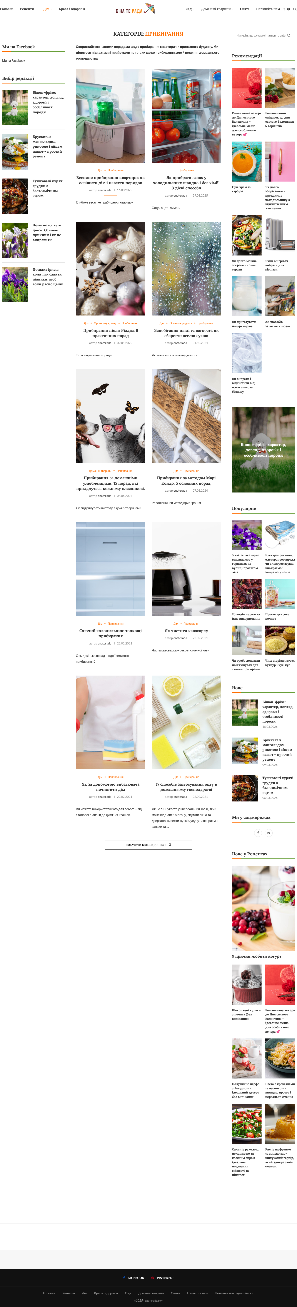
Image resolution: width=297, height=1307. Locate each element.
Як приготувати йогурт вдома (244, 324)
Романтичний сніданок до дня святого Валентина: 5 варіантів (280, 119)
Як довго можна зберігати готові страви (244, 265)
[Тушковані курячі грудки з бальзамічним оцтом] (245, 788)
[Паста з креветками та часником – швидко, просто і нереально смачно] (280, 1058)
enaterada (104, 190)
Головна (6, 9)
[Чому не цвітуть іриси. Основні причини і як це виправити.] (15, 240)
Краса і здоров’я (72, 9)
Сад (189, 9)
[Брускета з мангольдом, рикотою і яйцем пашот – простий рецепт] (245, 751)
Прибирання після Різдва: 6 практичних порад (110, 333)
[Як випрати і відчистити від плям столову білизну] (247, 353)
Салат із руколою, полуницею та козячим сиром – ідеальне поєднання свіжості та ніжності (245, 1162)
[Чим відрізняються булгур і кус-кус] (280, 640)
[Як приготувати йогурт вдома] (247, 296)
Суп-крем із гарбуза (241, 189)
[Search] (295, 9)
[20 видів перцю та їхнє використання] (247, 594)
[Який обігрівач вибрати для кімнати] (280, 235)
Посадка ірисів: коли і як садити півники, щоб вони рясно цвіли (48, 276)
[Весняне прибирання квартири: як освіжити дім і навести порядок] (110, 116)
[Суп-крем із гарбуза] (247, 162)
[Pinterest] (288, 9)
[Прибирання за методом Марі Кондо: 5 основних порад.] (186, 416)
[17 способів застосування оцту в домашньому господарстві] (186, 722)
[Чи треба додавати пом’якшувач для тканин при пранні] (247, 640)
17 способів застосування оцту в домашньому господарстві (186, 787)
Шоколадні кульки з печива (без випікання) (246, 1014)
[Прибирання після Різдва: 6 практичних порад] (110, 268)
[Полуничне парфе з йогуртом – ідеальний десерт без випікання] (247, 1058)
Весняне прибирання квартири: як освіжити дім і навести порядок (110, 180)
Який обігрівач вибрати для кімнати (276, 265)
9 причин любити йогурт (256, 956)
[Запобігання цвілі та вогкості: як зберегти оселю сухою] (186, 268)
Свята (245, 9)
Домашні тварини (216, 9)
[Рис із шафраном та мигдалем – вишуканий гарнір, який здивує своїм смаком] (280, 1124)
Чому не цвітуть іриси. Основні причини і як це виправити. (47, 232)
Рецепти (27, 9)
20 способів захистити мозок (277, 324)
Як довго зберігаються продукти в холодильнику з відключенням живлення (277, 197)
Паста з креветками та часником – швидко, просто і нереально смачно (280, 1090)
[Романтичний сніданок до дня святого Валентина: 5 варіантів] (280, 88)
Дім (46, 9)
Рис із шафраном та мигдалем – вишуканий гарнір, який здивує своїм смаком (279, 1157)
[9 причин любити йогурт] (263, 908)
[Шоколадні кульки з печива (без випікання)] (247, 985)
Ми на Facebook (13, 60)
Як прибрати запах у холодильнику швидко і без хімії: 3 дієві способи (186, 183)
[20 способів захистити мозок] (280, 296)
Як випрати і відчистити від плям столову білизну (243, 385)
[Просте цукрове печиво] (280, 594)
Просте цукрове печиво (277, 616)
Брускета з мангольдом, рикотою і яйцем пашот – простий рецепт (277, 750)
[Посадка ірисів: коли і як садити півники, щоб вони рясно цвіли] (15, 284)
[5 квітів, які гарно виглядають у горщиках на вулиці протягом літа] (247, 535)
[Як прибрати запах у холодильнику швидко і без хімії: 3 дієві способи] (186, 116)
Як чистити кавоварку (186, 630)
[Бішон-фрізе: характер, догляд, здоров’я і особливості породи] (245, 712)
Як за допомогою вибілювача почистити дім (110, 787)
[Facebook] (284, 9)
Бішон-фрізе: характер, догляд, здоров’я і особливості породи (263, 450)
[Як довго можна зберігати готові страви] (247, 235)
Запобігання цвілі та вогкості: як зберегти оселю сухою (186, 333)
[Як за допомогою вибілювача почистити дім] (110, 722)
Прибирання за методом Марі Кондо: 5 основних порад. (186, 480)
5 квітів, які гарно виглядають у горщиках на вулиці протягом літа (245, 563)
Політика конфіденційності (234, 1293)
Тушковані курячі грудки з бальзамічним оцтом (277, 785)
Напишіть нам (268, 9)
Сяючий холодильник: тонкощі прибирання (110, 633)
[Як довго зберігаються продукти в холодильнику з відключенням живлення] (280, 162)
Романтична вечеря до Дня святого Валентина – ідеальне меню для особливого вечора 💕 (247, 123)
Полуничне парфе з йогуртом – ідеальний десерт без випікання (245, 1090)
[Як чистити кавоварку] (186, 569)
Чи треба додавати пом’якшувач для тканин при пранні (246, 665)
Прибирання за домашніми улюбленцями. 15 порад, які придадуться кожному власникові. (110, 483)
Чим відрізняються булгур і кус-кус (280, 663)
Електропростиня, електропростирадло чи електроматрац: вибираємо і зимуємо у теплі (280, 563)
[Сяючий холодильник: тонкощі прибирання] (110, 569)
